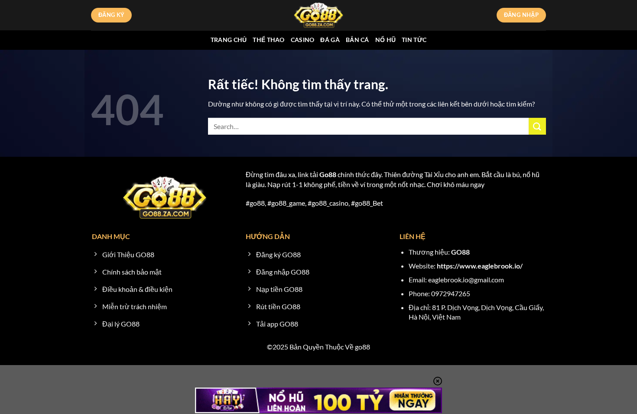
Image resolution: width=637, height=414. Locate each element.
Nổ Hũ (385, 39)
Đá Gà (329, 39)
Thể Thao (268, 39)
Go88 (327, 174)
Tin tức (414, 39)
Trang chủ (229, 39)
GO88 (460, 252)
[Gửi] (537, 126)
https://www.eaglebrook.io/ (480, 266)
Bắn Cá (357, 39)
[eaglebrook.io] (318, 15)
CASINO (303, 39)
